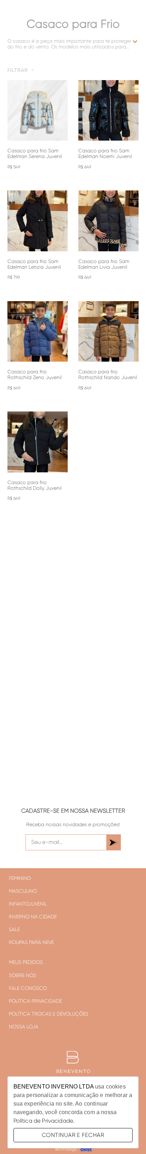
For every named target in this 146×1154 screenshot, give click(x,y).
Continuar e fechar (73, 1135)
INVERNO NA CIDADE (33, 916)
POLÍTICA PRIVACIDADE (35, 1001)
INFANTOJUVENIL (28, 904)
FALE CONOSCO (28, 988)
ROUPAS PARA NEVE (31, 942)
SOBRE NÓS (22, 975)
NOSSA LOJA (23, 1026)
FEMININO (20, 878)
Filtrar (17, 70)
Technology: (66, 1149)
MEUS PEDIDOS (26, 962)
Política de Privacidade (43, 1120)
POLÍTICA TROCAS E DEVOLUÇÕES (48, 1014)
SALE (14, 929)
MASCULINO (23, 891)
